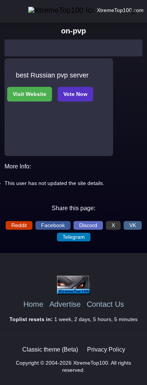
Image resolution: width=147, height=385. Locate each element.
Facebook (53, 225)
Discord (88, 225)
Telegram (74, 237)
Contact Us (105, 304)
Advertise (65, 304)
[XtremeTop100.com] (50, 10)
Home (33, 304)
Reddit (19, 225)
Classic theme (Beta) (50, 349)
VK (132, 225)
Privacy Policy (106, 349)
